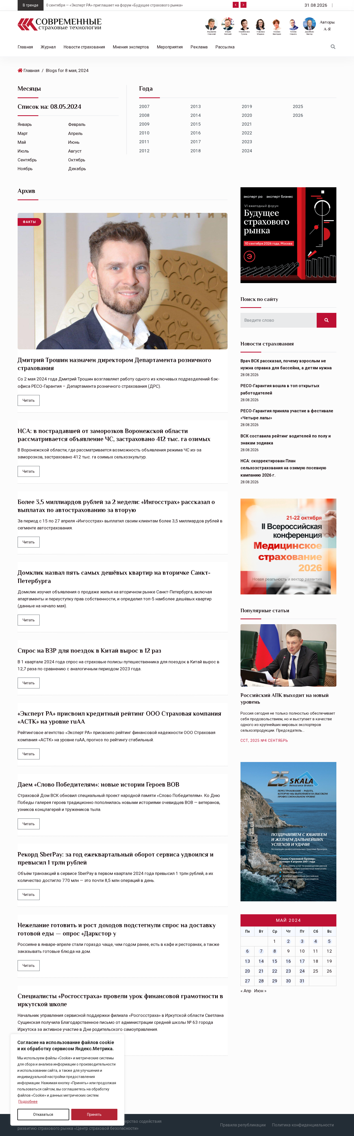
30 (288, 980)
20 (247, 971)
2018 (195, 150)
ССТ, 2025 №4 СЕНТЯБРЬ (264, 740)
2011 (144, 141)
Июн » (260, 990)
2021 (247, 124)
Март (23, 133)
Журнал (48, 47)
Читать (29, 400)
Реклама (199, 47)
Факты (29, 222)
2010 (144, 132)
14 (261, 961)
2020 (247, 115)
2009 (144, 124)
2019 (247, 106)
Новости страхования (84, 47)
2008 (144, 115)
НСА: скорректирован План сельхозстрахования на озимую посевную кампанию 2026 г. (283, 467)
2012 (144, 150)
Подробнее (28, 1101)
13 (247, 961)
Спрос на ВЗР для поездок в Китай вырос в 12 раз (89, 650)
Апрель (75, 133)
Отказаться (43, 1114)
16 (288, 961)
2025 (298, 106)
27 (247, 980)
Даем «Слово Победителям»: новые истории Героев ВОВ (98, 784)
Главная (25, 47)
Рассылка (225, 47)
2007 (144, 106)
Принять (94, 1114)
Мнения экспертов (131, 47)
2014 (195, 115)
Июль (23, 151)
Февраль (77, 124)
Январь (25, 124)
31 (302, 980)
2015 (195, 124)
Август (75, 151)
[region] (67, 1080)
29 (274, 980)
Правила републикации (243, 1125)
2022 (247, 132)
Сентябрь (27, 159)
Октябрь (76, 159)
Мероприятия (170, 47)
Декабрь (77, 168)
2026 (298, 115)
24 (302, 971)
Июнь (74, 142)
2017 (195, 141)
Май (22, 142)
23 (288, 971)
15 (274, 961)
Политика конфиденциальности (303, 1125)
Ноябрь (25, 168)
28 (261, 980)
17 (302, 961)
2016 (195, 132)
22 (274, 971)
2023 (247, 141)
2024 (247, 150)
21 (261, 971)
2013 (195, 106)
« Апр (245, 990)
